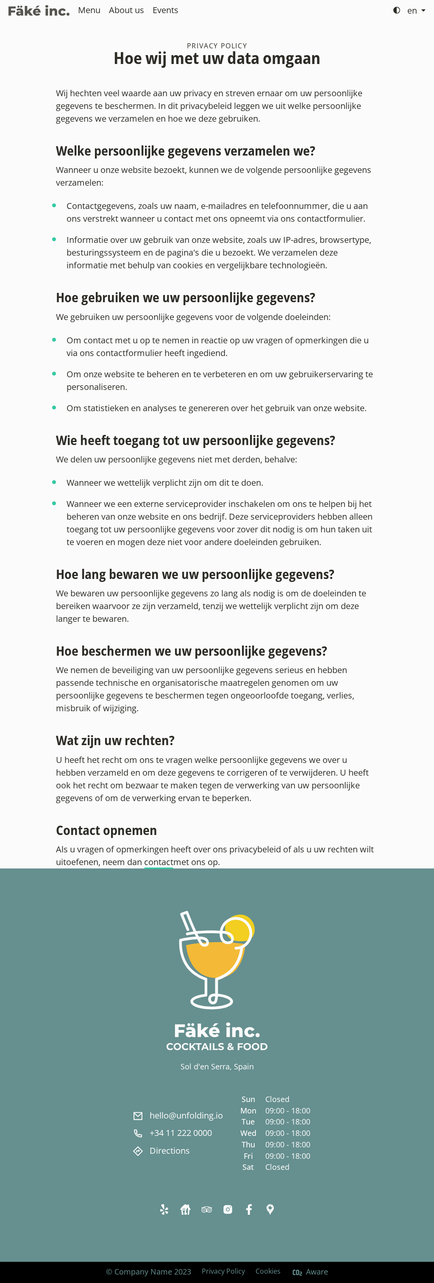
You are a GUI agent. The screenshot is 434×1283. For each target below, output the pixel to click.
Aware (317, 1271)
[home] (39, 10)
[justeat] (185, 1208)
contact (158, 862)
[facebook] (248, 1208)
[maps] (270, 1208)
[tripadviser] (206, 1208)
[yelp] (164, 1208)
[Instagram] (227, 1208)
